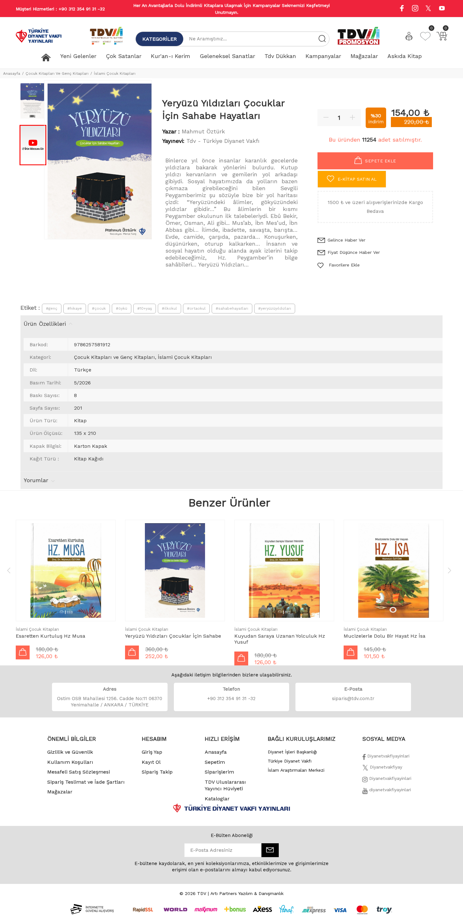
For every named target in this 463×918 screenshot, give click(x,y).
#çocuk (99, 308)
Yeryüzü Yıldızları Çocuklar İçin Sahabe (173, 636)
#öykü (121, 308)
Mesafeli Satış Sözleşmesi (78, 772)
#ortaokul (196, 308)
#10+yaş (144, 308)
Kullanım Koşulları (70, 762)
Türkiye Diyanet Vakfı (290, 760)
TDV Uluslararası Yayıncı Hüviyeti (225, 785)
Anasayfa (11, 73)
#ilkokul (169, 308)
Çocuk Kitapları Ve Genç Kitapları (57, 73)
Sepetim (215, 762)
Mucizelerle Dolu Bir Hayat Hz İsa (385, 636)
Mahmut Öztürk (203, 131)
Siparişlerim (219, 772)
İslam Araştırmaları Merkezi (296, 770)
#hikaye (74, 308)
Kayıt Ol (151, 762)
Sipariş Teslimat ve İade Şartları (86, 782)
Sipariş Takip (157, 772)
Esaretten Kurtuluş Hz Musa (50, 636)
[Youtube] (442, 9)
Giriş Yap (152, 752)
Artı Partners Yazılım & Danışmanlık (246, 893)
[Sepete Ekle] (23, 652)
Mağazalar (59, 792)
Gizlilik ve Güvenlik (70, 752)
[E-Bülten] (270, 850)
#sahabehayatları (232, 308)
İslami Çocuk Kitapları (114, 73)
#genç (51, 308)
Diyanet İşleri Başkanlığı (292, 751)
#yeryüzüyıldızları (274, 308)
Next (449, 570)
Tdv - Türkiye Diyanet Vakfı (223, 140)
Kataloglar (217, 799)
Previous (9, 570)
